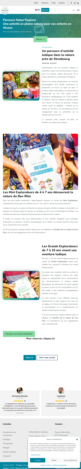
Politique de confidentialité (59, 465)
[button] (77, 439)
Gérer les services (35, 455)
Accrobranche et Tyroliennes (9, 433)
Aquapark (7, 456)
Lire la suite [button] (20, 413)
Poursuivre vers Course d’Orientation (19, 334)
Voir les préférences (70, 460)
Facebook (71, 3)
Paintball (6, 439)
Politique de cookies (45, 465)
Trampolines (8, 443)
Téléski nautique (9, 452)
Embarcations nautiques (38, 432)
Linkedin (78, 3)
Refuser (54, 460)
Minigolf (6, 447)
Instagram (74, 3)
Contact (62, 3)
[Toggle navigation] (78, 10)
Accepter (38, 460)
